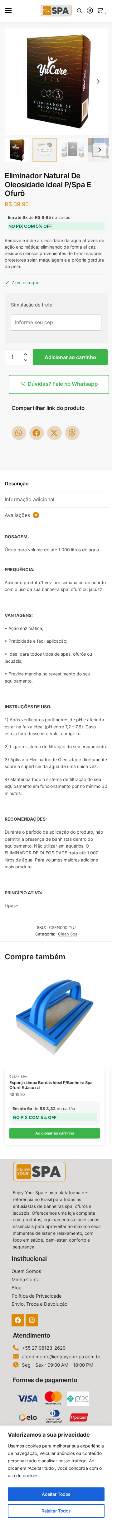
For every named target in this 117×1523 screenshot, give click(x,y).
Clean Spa (67, 933)
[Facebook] (18, 1320)
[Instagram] (32, 1320)
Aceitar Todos (56, 1494)
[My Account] (90, 11)
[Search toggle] (79, 11)
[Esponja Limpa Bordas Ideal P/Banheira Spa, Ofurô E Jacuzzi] (55, 1020)
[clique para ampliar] (58, 81)
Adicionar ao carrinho (70, 357)
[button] (98, 81)
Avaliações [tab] (21, 515)
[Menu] (14, 10)
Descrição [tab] (17, 483)
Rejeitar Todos (56, 1510)
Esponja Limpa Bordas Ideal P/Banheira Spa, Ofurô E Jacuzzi (51, 1085)
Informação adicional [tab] (29, 499)
